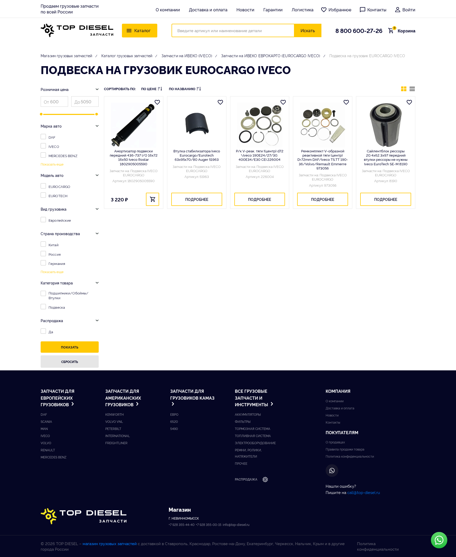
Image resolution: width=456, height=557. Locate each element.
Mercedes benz (53, 457)
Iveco (45, 435)
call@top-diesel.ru (363, 492)
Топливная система (253, 435)
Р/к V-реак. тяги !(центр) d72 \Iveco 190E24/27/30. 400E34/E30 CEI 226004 (259, 155)
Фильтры (242, 421)
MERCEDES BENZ (63, 155)
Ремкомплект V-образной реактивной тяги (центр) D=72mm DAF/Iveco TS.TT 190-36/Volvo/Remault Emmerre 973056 (322, 159)
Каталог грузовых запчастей (127, 55)
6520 (174, 421)
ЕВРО (174, 414)
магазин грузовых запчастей (110, 543)
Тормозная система (252, 428)
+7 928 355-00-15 (208, 524)
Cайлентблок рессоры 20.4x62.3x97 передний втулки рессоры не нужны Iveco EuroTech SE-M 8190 (385, 157)
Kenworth (114, 414)
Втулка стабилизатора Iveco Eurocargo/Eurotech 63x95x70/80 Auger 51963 (196, 155)
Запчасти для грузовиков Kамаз (192, 394)
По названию (182, 88)
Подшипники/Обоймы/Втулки (68, 295)
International (117, 435)
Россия (55, 254)
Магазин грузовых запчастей (66, 55)
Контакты (376, 9)
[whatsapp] (332, 470)
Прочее (241, 463)
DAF (52, 137)
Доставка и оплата (208, 9)
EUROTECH (58, 195)
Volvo (46, 442)
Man (44, 428)
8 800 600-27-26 (358, 30)
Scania (46, 421)
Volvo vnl (114, 421)
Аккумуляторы (248, 414)
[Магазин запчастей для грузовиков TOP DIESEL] (77, 30)
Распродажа (246, 479)
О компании (168, 9)
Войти (408, 9)
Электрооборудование (255, 442)
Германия (57, 263)
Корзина (404, 30)
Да (51, 331)
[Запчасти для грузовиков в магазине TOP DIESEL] (83, 516)
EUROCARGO (59, 186)
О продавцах (335, 442)
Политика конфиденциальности (350, 456)
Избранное (340, 9)
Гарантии (273, 9)
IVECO (54, 146)
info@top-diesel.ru (236, 524)
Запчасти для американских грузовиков (123, 397)
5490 (174, 428)
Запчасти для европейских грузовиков (57, 397)
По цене (148, 88)
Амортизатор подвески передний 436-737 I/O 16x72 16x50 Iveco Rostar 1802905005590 (134, 157)
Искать (308, 30)
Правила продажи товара (345, 449)
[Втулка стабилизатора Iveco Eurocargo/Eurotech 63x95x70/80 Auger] (196, 125)
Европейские (60, 220)
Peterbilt (113, 428)
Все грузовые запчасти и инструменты (252, 397)
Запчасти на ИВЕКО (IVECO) (187, 55)
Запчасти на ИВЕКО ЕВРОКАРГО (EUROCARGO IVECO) (270, 55)
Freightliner (116, 442)
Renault (48, 450)
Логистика (303, 9)
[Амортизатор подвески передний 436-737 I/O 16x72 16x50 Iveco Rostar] (133, 125)
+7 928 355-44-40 (181, 524)
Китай (54, 244)
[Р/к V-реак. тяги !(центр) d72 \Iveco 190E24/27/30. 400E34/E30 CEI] (259, 125)
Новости (245, 9)
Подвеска (57, 307)
